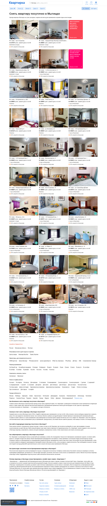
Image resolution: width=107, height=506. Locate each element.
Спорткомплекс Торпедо (89, 361)
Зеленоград (81, 396)
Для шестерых (72, 384)
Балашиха (62, 396)
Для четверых (54, 384)
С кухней (23, 384)
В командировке (52, 382)
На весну (51, 369)
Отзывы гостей (43, 492)
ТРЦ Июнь (68, 361)
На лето (33, 369)
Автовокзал (12, 376)
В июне (67, 367)
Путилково (88, 396)
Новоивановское (71, 396)
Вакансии (71, 492)
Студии (73, 387)
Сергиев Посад (20, 398)
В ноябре (19, 369)
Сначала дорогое (62, 382)
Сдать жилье (57, 483)
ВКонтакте (89, 486)
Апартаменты (65, 387)
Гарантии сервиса (44, 486)
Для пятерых (62, 384)
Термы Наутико (34, 354)
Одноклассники (90, 492)
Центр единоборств (45, 361)
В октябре (12, 369)
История (71, 486)
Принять (21, 502)
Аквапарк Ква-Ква (23, 354)
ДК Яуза (75, 361)
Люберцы (17, 396)
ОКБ (80, 361)
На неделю (19, 382)
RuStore (17, 485)
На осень (39, 369)
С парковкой (91, 382)
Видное (47, 398)
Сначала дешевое (74, 382)
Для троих (45, 384)
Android (12, 485)
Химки (31, 396)
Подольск (12, 398)
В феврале (42, 367)
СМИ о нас (72, 489)
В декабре (26, 369)
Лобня (52, 398)
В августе (78, 367)
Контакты (27, 486)
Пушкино (28, 398)
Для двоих (38, 384)
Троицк (41, 398)
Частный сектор (82, 384)
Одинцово (25, 396)
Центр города (13, 354)
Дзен (87, 494)
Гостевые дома (13, 387)
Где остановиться (14, 389)
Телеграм (88, 489)
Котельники (46, 396)
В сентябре (86, 367)
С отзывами (30, 384)
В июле (73, 367)
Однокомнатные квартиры (37, 387)
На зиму (45, 369)
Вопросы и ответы (44, 489)
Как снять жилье (43, 483)
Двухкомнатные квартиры (53, 387)
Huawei (15, 485)
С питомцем (42, 382)
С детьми (83, 382)
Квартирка (18, 3)
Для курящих (33, 382)
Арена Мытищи (23, 361)
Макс (87, 483)
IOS (10, 485)
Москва (11, 396)
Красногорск (37, 396)
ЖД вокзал (20, 376)
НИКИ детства (13, 361)
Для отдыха (24, 389)
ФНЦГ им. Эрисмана (58, 361)
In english (31, 389)
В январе (35, 367)
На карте (11, 382)
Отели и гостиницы (82, 387)
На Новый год (13, 367)
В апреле (55, 367)
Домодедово (54, 396)
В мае (61, 367)
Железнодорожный (67, 398)
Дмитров (58, 398)
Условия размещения (60, 486)
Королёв (35, 398)
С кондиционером (14, 384)
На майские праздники (25, 367)
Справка (27, 483)
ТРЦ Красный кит (33, 361)
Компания (72, 483)
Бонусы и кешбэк (44, 494)
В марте (49, 367)
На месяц (26, 382)
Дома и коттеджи (23, 387)
